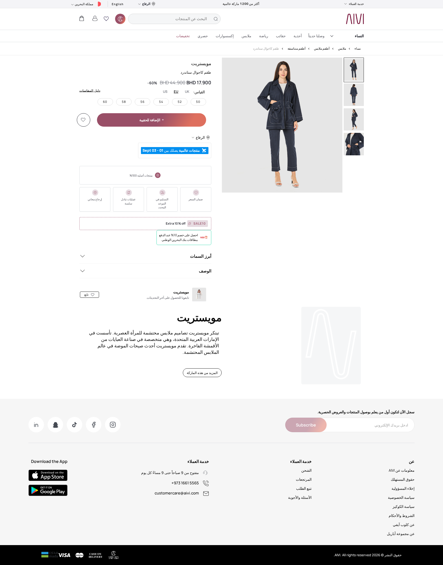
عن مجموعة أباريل (401, 533)
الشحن (306, 470)
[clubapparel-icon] (120, 19)
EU (176, 91)
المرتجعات (304, 479)
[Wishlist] (83, 119)
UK (187, 91)
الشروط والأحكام (402, 515)
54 (161, 102)
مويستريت (201, 63)
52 (180, 102)
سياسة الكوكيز (404, 506)
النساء (359, 35)
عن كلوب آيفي (404, 524)
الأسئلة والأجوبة (300, 497)
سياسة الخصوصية (401, 497)
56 (142, 102)
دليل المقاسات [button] (89, 90)
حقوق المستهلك (403, 479)
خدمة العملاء (356, 4)
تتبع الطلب (304, 488)
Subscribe (306, 425)
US (165, 91)
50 (198, 102)
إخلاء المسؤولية (403, 488)
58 (124, 102)
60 (105, 102)
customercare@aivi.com (177, 493)
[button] (106, 18)
